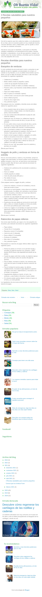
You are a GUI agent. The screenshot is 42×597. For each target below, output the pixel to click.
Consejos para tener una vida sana (23, 360)
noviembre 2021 (11, 470)
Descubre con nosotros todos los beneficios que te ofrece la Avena (22, 418)
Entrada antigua (35, 297)
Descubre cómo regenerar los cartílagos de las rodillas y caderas (24, 370)
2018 (6, 495)
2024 (6, 460)
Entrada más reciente (8, 297)
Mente (6, 318)
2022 (6, 462)
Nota (13, 290)
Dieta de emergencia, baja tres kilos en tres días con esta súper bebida (24, 408)
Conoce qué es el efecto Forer (15, 483)
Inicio (22, 297)
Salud (16, 290)
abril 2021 (9, 478)
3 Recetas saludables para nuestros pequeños (20, 481)
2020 (6, 490)
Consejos (7, 313)
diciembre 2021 (11, 467)
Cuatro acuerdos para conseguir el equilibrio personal (23, 399)
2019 (6, 493)
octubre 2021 (10, 473)
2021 (6, 465)
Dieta (9, 290)
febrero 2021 (10, 487)
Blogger (27, 590)
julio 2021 (9, 476)
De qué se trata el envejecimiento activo (24, 332)
